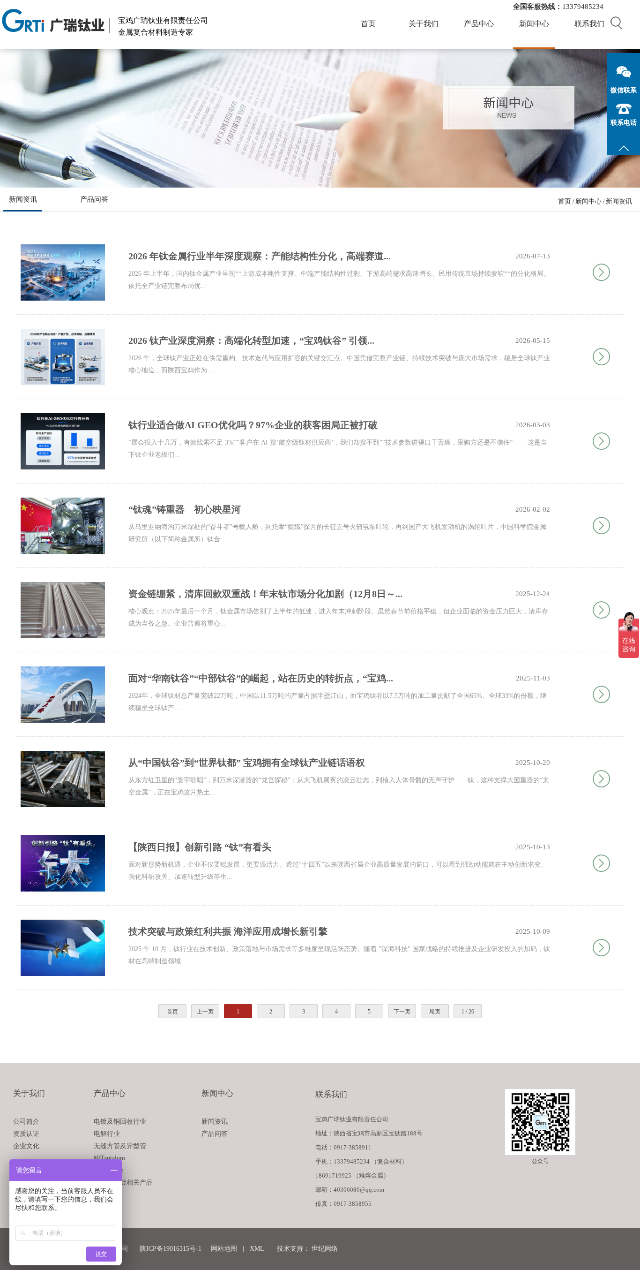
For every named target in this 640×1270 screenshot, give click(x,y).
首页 (368, 24)
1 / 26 (467, 1011)
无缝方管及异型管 (120, 1145)
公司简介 (26, 1121)
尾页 (434, 1011)
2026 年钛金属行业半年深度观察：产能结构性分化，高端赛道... (259, 256)
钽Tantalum (109, 1158)
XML (257, 1248)
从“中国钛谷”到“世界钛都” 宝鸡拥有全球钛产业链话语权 (246, 762)
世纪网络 (325, 1248)
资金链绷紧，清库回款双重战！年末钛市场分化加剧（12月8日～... (265, 594)
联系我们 (589, 24)
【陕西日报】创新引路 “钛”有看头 (199, 847)
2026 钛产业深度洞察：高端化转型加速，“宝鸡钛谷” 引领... (251, 340)
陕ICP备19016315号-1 (170, 1248)
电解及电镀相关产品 (123, 1182)
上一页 (205, 1011)
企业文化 (26, 1145)
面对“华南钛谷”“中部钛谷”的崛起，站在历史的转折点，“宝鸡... (260, 678)
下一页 (402, 1011)
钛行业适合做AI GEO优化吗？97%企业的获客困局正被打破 (253, 425)
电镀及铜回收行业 (120, 1121)
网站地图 (224, 1248)
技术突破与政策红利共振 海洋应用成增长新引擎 (227, 931)
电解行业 (107, 1133)
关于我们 (424, 24)
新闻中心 (534, 24)
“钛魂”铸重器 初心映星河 (184, 509)
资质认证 (26, 1133)
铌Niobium (109, 1170)
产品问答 (94, 199)
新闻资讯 (23, 199)
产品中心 (479, 24)
